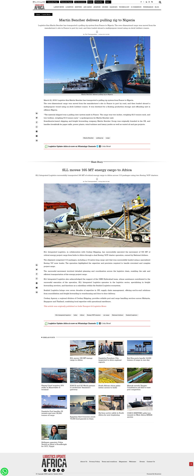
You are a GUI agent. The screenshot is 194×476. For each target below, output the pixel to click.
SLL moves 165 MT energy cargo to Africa (97, 170)
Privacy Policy (94, 461)
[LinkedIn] (36, 113)
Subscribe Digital (66, 2)
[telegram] (36, 131)
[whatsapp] (36, 126)
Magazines (123, 461)
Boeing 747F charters (93, 315)
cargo (108, 138)
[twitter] (36, 117)
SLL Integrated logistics (63, 315)
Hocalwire (158, 474)
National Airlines (117, 315)
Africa (82, 315)
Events (89, 2)
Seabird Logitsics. (132, 315)
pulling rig (99, 138)
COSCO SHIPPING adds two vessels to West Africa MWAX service (139, 415)
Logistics (90, 343)
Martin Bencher (88, 138)
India (75, 315)
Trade (120, 370)
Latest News (46, 14)
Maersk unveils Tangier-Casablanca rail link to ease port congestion (139, 387)
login (107, 2)
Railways (147, 370)
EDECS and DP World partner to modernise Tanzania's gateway (82, 387)
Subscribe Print (52, 2)
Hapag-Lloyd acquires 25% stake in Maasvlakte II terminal (52, 387)
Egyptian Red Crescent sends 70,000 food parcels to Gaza (82, 418)
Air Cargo (118, 398)
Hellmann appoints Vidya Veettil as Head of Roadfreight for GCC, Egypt (54, 444)
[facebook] (36, 122)
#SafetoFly (98, 2)
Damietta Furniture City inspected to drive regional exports (110, 360)
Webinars (132, 461)
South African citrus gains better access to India (109, 386)
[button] (97, 32)
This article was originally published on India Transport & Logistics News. (75, 306)
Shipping (147, 343)
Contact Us (151, 461)
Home (38, 14)
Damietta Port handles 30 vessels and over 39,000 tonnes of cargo (52, 413)
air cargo (106, 315)
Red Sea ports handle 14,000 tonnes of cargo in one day (139, 359)
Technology (118, 343)
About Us (83, 461)
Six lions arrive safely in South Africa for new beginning (111, 414)
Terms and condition (109, 461)
